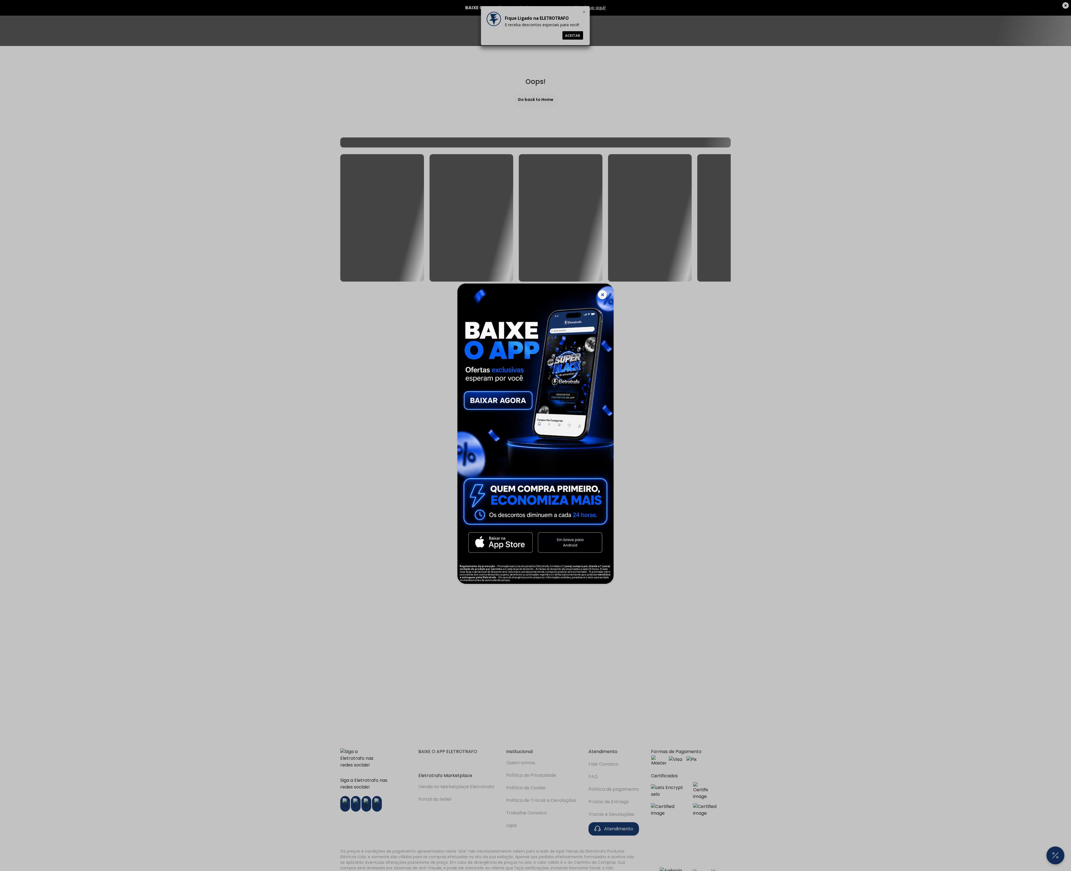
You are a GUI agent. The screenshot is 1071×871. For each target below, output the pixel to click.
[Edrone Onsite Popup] (535, 435)
